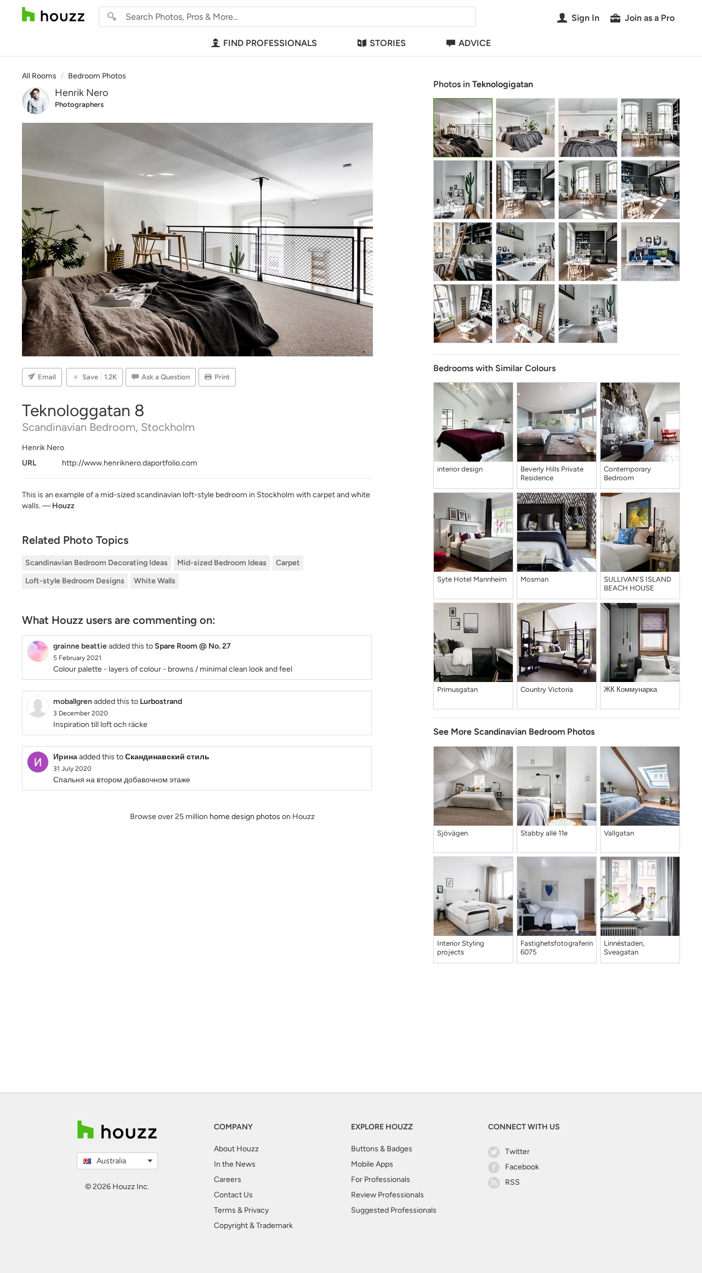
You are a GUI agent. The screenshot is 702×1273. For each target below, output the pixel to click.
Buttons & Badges (381, 1148)
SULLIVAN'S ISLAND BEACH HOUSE (637, 583)
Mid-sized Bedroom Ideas (222, 562)
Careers (227, 1179)
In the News (235, 1164)
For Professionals (380, 1179)
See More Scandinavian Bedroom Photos (514, 731)
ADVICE (474, 43)
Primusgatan (457, 689)
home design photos (245, 816)
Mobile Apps (372, 1164)
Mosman (534, 579)
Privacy (256, 1210)
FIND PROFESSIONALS (270, 43)
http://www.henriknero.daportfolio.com (129, 463)
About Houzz (236, 1148)
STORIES (388, 43)
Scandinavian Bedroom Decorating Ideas (96, 562)
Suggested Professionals (394, 1210)
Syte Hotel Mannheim (472, 579)
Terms (225, 1210)
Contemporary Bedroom (627, 473)
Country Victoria (546, 689)
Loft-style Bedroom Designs (74, 581)
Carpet (288, 562)
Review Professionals (387, 1195)
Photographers (79, 104)
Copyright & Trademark (253, 1225)
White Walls (155, 581)
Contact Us (233, 1195)
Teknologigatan (502, 84)
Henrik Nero (81, 93)
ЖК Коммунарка (630, 689)
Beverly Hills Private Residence (552, 473)
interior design (460, 469)
